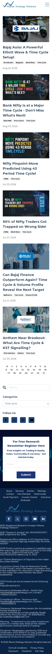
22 (38, 373)
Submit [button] (26, 474)
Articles (30, 491)
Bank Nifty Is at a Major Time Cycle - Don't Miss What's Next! (23, 110)
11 (17, 369)
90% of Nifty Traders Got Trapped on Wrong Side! (25, 224)
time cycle (41, 63)
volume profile (31, 295)
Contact (10, 494)
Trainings (41, 491)
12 (22, 369)
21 (32, 373)
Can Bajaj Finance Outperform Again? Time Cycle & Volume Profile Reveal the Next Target (25, 282)
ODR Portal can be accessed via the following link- (24, 582)
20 (26, 373)
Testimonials (40, 494)
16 (45, 369)
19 (20, 373)
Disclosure (13, 651)
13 (28, 369)
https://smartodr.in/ (10, 585)
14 (34, 369)
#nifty (6, 179)
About (9, 491)
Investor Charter (29, 497)
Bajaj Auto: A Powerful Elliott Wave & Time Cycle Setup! (25, 52)
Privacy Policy (37, 648)
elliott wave (30, 63)
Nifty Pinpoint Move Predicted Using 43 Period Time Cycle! (20, 168)
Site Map (39, 651)
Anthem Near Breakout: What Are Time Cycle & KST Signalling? (24, 343)
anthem (20, 353)
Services (20, 491)
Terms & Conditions (17, 648)
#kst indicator (9, 353)
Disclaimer (27, 651)
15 (40, 369)
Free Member (24, 494)
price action (19, 121)
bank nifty (8, 121)
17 (8, 373)
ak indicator (8, 63)
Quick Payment (10, 497)
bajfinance (8, 295)
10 (11, 369)
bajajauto (19, 63)
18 (14, 373)
